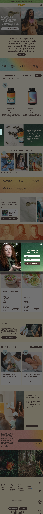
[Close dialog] (41, 244)
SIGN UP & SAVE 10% (32, 263)
